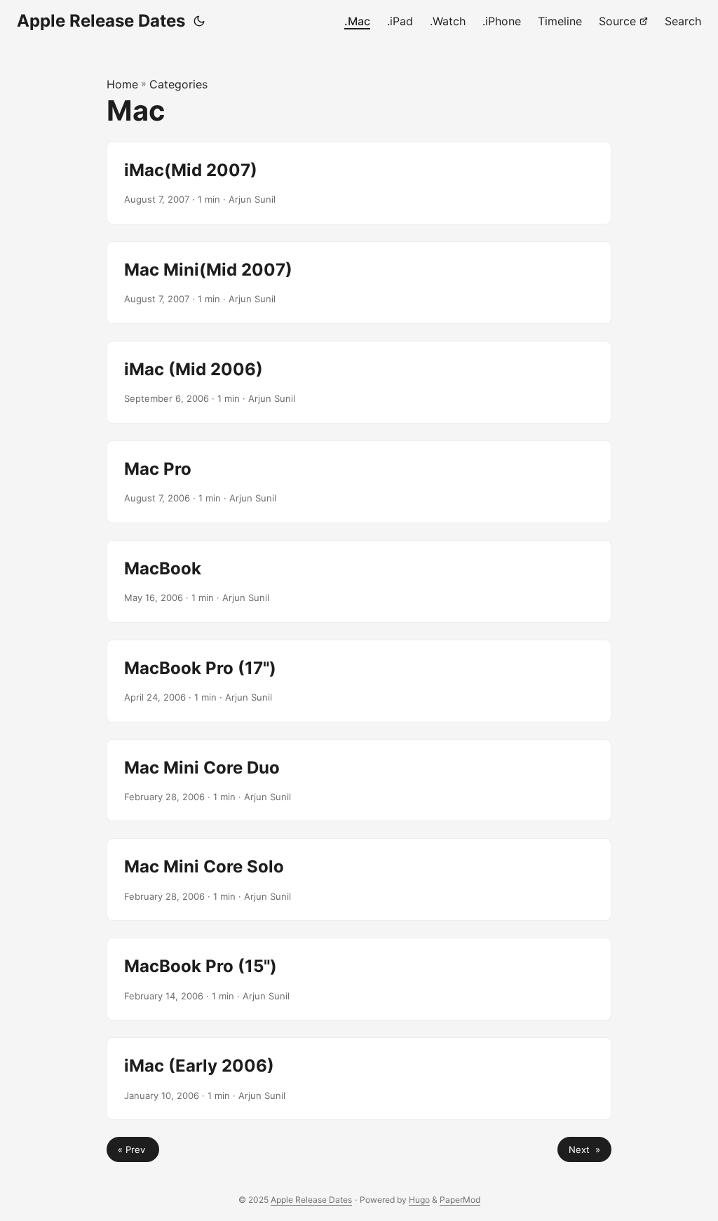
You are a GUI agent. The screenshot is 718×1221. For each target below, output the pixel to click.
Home (122, 84)
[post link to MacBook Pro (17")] (359, 681)
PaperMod (460, 1199)
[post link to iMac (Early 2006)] (359, 1078)
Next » (584, 1149)
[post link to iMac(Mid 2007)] (359, 183)
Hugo (419, 1199)
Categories (178, 84)
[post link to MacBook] (359, 581)
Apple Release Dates (101, 21)
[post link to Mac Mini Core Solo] (359, 879)
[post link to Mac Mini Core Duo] (359, 780)
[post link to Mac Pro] (359, 481)
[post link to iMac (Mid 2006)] (359, 382)
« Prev (133, 1149)
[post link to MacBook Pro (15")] (359, 979)
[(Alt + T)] (199, 21)
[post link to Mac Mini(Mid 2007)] (359, 282)
